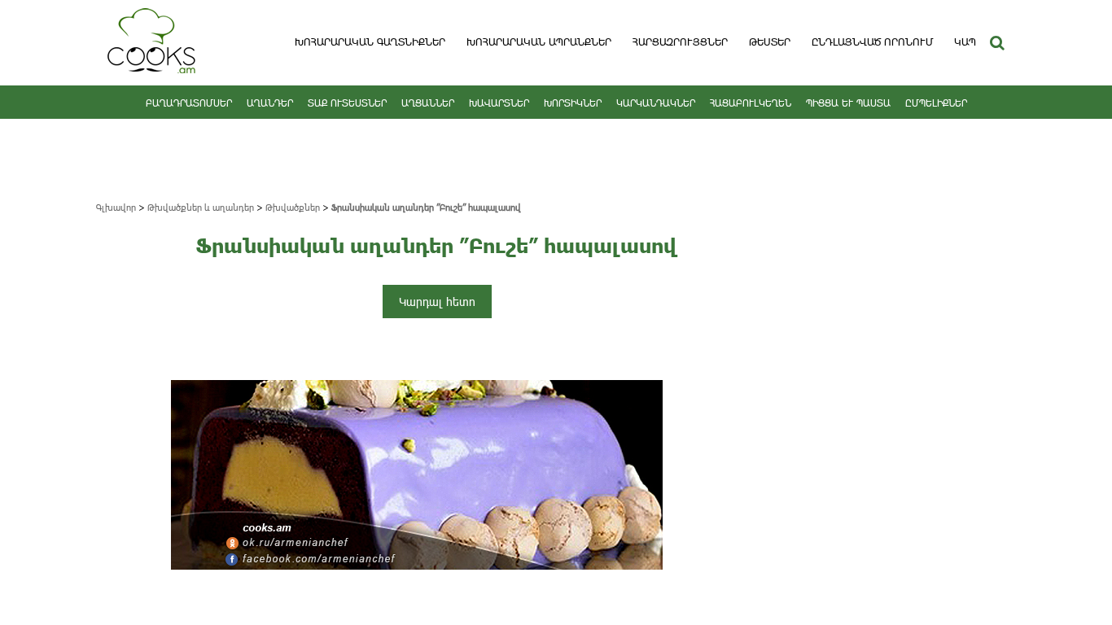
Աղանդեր (270, 102)
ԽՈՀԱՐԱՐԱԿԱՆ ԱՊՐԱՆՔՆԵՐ (538, 41)
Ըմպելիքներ (936, 102)
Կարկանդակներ (655, 102)
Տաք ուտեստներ (347, 102)
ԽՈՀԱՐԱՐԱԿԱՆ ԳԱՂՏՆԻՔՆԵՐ (370, 41)
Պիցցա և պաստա (848, 102)
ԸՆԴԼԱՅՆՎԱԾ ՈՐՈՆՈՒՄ (872, 41)
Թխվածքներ (292, 207)
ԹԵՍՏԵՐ (769, 41)
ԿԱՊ (965, 41)
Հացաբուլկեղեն (750, 102)
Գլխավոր (116, 207)
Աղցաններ (427, 102)
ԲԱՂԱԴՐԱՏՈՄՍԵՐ (189, 102)
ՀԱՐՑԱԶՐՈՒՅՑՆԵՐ (680, 41)
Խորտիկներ (573, 102)
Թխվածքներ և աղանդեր (200, 207)
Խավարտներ (499, 102)
